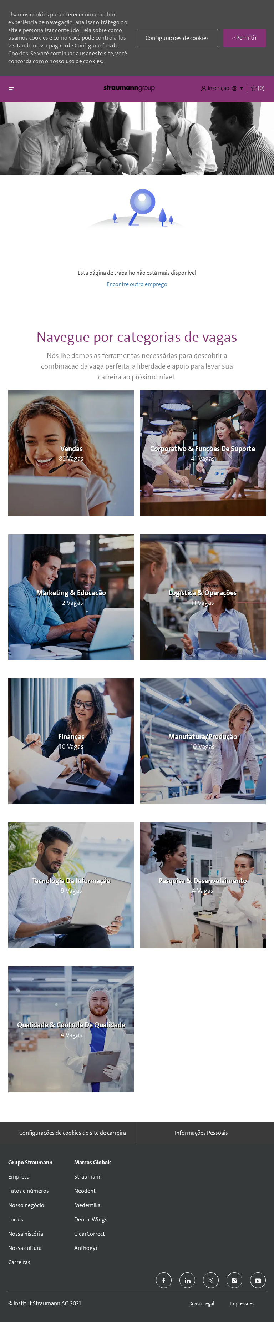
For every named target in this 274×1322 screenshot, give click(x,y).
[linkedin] (187, 1280)
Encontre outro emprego (137, 284)
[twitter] (211, 1280)
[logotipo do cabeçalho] (129, 88)
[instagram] (234, 1280)
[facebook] (164, 1280)
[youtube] (258, 1280)
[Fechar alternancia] (11, 89)
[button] (215, 87)
